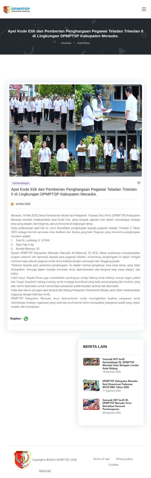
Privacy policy (124, 459)
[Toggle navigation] (144, 9)
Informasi (66, 43)
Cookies (113, 464)
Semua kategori (21, 183)
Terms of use (101, 459)
